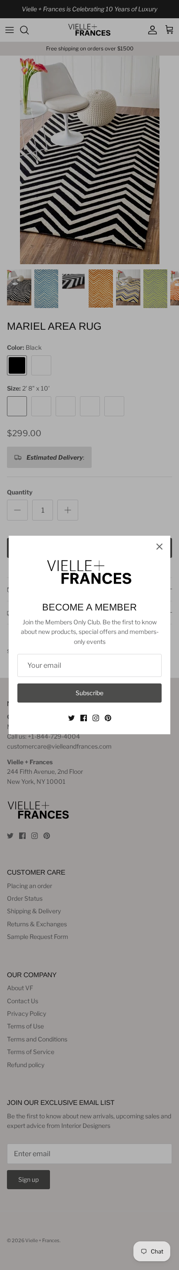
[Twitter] (71, 718)
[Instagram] (96, 718)
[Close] (159, 546)
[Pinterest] (108, 718)
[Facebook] (83, 718)
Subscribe (89, 692)
